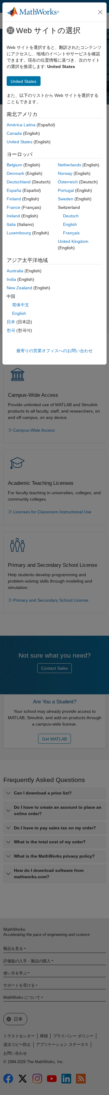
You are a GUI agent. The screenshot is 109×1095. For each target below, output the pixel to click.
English (70, 224)
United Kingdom (73, 241)
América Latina (21, 124)
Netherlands (69, 164)
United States (19, 141)
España (14, 190)
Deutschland (19, 181)
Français (71, 232)
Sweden (65, 198)
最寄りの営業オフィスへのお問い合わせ (54, 350)
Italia (11, 224)
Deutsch (71, 215)
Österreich (68, 181)
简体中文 (20, 304)
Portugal (66, 190)
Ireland (13, 215)
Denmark (15, 173)
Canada (14, 133)
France (13, 207)
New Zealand (19, 287)
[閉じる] (100, 12)
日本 (11, 321)
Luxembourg (19, 232)
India (11, 279)
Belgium (14, 164)
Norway (65, 173)
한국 (11, 330)
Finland (14, 198)
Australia (15, 270)
